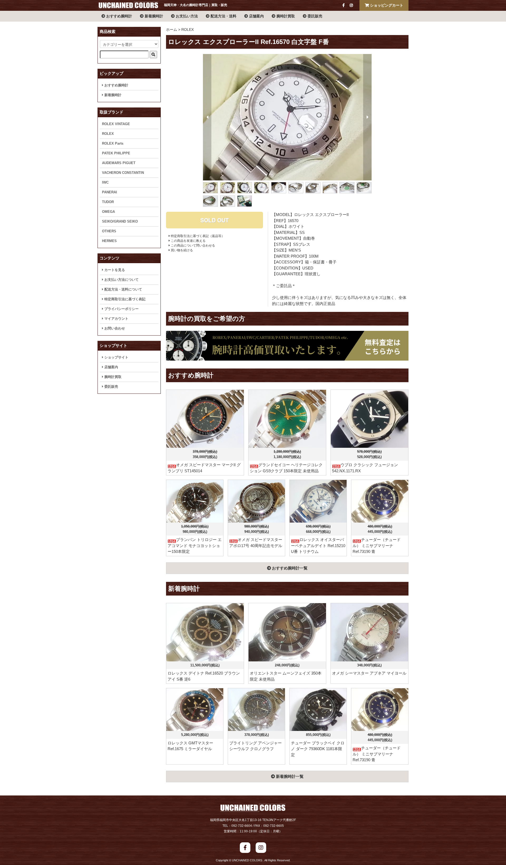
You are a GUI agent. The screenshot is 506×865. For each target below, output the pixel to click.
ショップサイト (115, 357)
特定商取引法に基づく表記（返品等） (197, 236)
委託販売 (314, 16)
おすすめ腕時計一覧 (289, 568)
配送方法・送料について (122, 289)
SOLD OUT (214, 220)
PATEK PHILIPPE (116, 153)
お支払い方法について (121, 280)
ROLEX (187, 29)
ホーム (171, 29)
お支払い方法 (186, 16)
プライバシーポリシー (121, 309)
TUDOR (108, 202)
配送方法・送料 (223, 16)
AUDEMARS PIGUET (118, 163)
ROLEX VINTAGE (116, 124)
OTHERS (109, 231)
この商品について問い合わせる (192, 245)
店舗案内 (256, 16)
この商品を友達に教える (188, 241)
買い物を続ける (181, 250)
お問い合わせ (114, 328)
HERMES (109, 241)
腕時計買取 (285, 16)
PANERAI (109, 192)
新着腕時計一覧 (289, 776)
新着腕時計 (153, 16)
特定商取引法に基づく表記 (124, 299)
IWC (105, 182)
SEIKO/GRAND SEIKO (120, 221)
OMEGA (108, 212)
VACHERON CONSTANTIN (123, 173)
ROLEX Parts (112, 143)
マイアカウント (115, 319)
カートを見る (114, 270)
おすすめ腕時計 (118, 16)
